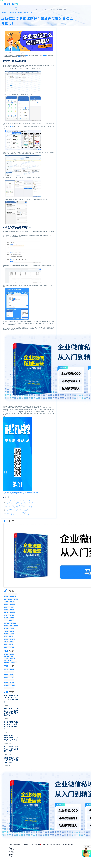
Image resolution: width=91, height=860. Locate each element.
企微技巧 (6, 672)
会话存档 (6, 601)
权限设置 (6, 654)
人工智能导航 (12, 852)
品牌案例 (6, 674)
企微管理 (16, 599)
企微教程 (10, 599)
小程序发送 (12, 658)
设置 (12, 656)
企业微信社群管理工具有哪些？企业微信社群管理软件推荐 (18, 503)
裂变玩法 (12, 641)
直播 (11, 625)
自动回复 (6, 639)
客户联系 (6, 617)
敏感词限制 (6, 656)
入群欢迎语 (12, 601)
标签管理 (6, 625)
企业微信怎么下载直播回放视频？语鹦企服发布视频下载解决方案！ (20, 514)
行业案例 (13, 685)
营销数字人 (6, 685)
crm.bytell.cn (14, 327)
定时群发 (6, 612)
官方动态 (12, 674)
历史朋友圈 (12, 604)
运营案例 (12, 688)
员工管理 (6, 609)
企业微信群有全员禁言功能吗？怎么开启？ (14, 505)
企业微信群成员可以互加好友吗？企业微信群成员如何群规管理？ (19, 502)
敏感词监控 (11, 620)
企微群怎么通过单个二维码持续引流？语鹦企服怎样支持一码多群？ (20, 506)
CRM (5, 593)
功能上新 (12, 672)
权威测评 (12, 677)
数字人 (10, 855)
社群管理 (16, 625)
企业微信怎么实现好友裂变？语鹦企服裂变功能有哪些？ (11, 749)
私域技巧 (12, 680)
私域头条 (6, 680)
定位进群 (12, 609)
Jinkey (9, 847)
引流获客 (12, 617)
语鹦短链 (11, 851)
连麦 (5, 660)
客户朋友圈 (12, 612)
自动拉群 (6, 641)
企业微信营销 (13, 596)
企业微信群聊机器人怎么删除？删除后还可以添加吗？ (17, 509)
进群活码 (6, 647)
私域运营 (12, 633)
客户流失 (6, 615)
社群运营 (12, 628)
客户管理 (12, 615)
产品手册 (6, 669)
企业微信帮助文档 (13, 850)
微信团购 (6, 658)
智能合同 (11, 854)
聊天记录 (11, 636)
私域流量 (12, 631)
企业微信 (27, 55)
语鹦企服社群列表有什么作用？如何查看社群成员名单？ (11, 760)
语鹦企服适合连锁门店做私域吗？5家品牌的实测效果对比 (11, 737)
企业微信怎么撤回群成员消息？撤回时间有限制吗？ (16, 510)
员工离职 (12, 607)
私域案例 (6, 682)
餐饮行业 (12, 647)
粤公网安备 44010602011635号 (48, 844)
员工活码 (6, 607)
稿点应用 (11, 848)
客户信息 (10, 660)
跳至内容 (2, 0)
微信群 (5, 620)
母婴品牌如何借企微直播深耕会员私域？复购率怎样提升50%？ (19, 507)
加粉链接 (6, 604)
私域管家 (6, 633)
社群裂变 (6, 628)
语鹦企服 (7, 53)
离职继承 (6, 631)
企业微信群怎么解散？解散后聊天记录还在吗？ (15, 513)
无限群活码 (13, 623)
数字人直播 (6, 623)
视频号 (5, 644)
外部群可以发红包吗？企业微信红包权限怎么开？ (16, 512)
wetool (14, 593)
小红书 (10, 857)
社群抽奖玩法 (14, 662)
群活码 (5, 636)
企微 (5, 599)
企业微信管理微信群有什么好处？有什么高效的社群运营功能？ (19, 500)
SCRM (9, 593)
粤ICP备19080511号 (35, 844)
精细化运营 (6, 662)
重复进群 (12, 654)
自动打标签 (12, 639)
